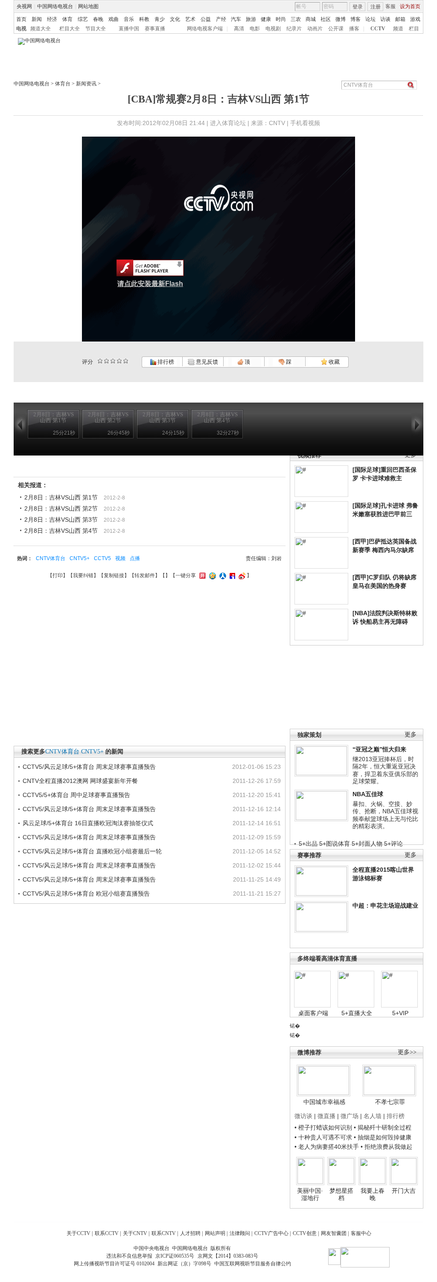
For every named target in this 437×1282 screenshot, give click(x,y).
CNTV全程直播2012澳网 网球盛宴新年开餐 (80, 780)
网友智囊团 (334, 1233)
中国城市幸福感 (324, 1101)
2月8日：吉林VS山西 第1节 (61, 497)
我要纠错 (83, 575)
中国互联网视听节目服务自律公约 (252, 1264)
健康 (266, 19)
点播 (135, 558)
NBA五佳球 (368, 794)
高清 (239, 29)
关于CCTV (78, 1233)
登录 (358, 7)
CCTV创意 (305, 1233)
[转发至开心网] (201, 575)
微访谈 (303, 1116)
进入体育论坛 (228, 123)
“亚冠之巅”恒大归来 (379, 749)
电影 (255, 29)
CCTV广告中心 (271, 1233)
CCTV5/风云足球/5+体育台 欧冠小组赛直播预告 (86, 893)
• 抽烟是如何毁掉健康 (382, 1137)
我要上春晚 (373, 1194)
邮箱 (400, 19)
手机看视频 (305, 123)
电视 (21, 29)
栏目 (414, 29)
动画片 (315, 29)
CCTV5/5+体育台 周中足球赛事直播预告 (76, 794)
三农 (296, 19)
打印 (57, 575)
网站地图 (88, 6)
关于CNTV (135, 1233)
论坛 (370, 19)
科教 (144, 19)
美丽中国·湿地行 (310, 1194)
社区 (325, 19)
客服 (390, 6)
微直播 (326, 1116)
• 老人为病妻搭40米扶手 (326, 1146)
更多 (411, 734)
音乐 (129, 19)
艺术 (190, 19)
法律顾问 (240, 1233)
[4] (106, 361)
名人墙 (373, 1116)
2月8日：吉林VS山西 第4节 (61, 530)
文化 (175, 19)
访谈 (385, 19)
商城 (311, 19)
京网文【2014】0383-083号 (228, 1256)
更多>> (407, 1052)
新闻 (37, 19)
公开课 (336, 29)
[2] (100, 361)
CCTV (377, 29)
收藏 (333, 362)
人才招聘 (190, 1233)
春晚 (98, 19)
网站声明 (215, 1233)
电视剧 (273, 29)
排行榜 (165, 362)
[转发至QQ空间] (211, 575)
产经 (221, 19)
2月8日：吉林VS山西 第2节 (61, 508)
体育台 (62, 84)
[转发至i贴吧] (231, 575)
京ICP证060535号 (174, 1256)
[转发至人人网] (221, 575)
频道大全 (40, 29)
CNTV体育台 (50, 558)
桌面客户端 (313, 1013)
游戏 (415, 19)
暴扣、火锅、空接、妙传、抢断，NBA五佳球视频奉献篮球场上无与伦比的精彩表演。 (385, 815)
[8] (119, 361)
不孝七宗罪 (390, 1101)
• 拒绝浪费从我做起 (386, 1146)
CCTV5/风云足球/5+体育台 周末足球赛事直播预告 (89, 766)
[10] (125, 361)
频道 (398, 29)
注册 (375, 7)
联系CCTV (107, 1233)
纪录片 (294, 29)
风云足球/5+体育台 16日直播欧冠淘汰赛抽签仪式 (88, 823)
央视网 (24, 6)
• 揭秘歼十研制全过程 (382, 1127)
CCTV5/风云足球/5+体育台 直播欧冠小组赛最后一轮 (92, 851)
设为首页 (410, 6)
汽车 (236, 19)
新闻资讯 (86, 84)
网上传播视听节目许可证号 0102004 (114, 1264)
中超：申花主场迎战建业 (385, 905)
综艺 (83, 19)
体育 (67, 19)
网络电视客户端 (205, 29)
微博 (340, 19)
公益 (206, 19)
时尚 (281, 19)
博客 (355, 19)
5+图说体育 (334, 843)
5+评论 (393, 843)
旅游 (251, 19)
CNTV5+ (80, 558)
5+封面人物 (367, 843)
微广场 (349, 1116)
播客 (354, 29)
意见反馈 (206, 362)
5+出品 (308, 843)
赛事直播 (155, 29)
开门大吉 (404, 1190)
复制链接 (114, 575)
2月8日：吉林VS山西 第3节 (61, 519)
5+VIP (400, 1013)
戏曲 (113, 19)
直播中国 (129, 29)
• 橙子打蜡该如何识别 (323, 1127)
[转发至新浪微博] (240, 575)
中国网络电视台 (55, 6)
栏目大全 (69, 29)
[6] (113, 361)
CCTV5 (102, 558)
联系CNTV (163, 1233)
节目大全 (95, 29)
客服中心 (361, 1233)
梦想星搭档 (341, 1194)
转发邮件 (144, 575)
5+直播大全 (356, 1013)
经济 (52, 19)
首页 (21, 19)
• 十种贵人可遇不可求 (324, 1137)
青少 (159, 19)
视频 (120, 558)
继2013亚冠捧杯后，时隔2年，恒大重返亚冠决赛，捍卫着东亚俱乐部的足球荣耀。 (385, 770)
